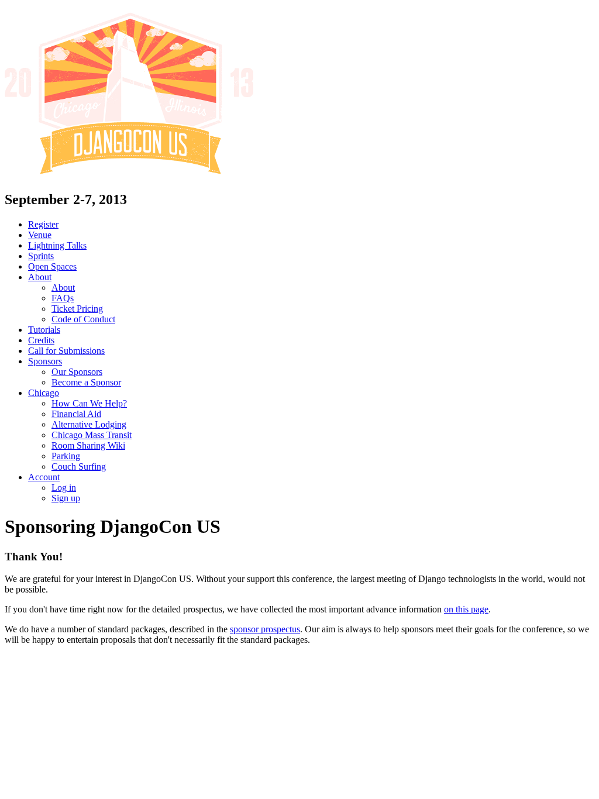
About (39, 277)
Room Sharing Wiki (88, 445)
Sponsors (45, 361)
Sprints (41, 256)
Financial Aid (76, 414)
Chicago (43, 393)
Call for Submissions (66, 351)
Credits (41, 340)
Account (44, 477)
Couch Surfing (78, 466)
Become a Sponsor (86, 382)
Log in (63, 488)
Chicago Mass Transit (91, 435)
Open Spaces (52, 266)
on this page (466, 609)
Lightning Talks (57, 245)
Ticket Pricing (77, 309)
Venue (39, 235)
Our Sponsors (76, 372)
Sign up (65, 498)
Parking (65, 456)
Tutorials (44, 330)
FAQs (62, 298)
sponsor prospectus (265, 629)
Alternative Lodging (88, 424)
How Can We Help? (89, 403)
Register (43, 224)
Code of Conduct (83, 319)
